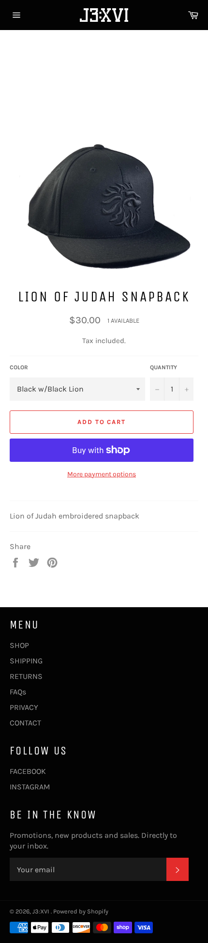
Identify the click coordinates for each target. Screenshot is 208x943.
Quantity (163, 367)
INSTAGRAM (30, 786)
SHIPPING (26, 660)
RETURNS (26, 676)
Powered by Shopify (80, 911)
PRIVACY (24, 707)
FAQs (18, 691)
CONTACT (25, 722)
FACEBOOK (28, 771)
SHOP (19, 645)
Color (19, 367)
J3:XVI (41, 911)
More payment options (101, 474)
